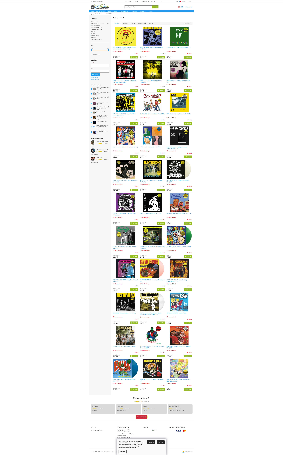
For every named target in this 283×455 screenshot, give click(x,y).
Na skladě (96, 54)
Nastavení (122, 451)
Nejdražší (133, 23)
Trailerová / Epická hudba (96, 29)
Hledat (155, 7)
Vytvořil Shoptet (189, 452)
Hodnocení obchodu (141, 398)
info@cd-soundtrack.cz (98, 430)
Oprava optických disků (96, 39)
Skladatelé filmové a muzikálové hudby (100, 24)
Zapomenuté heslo (95, 79)
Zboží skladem (94, 22)
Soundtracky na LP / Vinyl (96, 27)
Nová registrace (94, 77)
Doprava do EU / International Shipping (125, 434)
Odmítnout (151, 442)
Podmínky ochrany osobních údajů (124, 437)
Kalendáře (93, 37)
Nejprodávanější (142, 23)
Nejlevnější (125, 23)
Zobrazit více (141, 417)
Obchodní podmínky (121, 435)
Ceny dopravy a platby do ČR (132, 1)
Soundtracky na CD (95, 25)
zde (136, 448)
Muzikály (93, 31)
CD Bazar (93, 33)
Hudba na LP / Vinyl (95, 35)
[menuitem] (97, 11)
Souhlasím (160, 442)
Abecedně (151, 23)
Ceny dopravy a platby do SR (148, 1)
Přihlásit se (95, 74)
